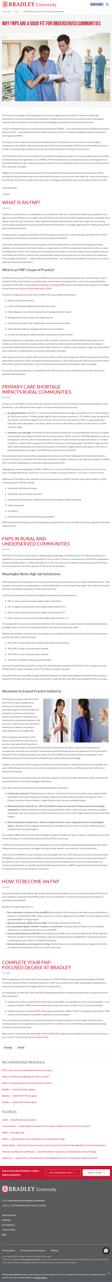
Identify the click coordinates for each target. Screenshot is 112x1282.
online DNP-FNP (37, 1011)
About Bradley (9, 1215)
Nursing (8, 1047)
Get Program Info (61, 1172)
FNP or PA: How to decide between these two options (27, 1070)
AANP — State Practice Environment (19, 1119)
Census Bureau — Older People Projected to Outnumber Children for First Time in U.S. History (46, 1126)
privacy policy (41, 1277)
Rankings (6, 1220)
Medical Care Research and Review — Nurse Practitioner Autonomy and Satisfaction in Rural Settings (49, 1151)
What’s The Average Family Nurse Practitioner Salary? (27, 1083)
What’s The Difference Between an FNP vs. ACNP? (25, 1076)
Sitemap (55, 1250)
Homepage (6, 11)
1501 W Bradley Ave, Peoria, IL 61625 (28, 1205)
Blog (16, 11)
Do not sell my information (32, 1250)
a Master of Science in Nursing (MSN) (47, 285)
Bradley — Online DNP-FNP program (19, 1102)
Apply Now (96, 4)
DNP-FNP (54, 1033)
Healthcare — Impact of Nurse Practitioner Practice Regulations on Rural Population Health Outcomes (50, 1158)
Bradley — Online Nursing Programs (19, 1089)
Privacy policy (8, 1250)
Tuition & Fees (8, 1229)
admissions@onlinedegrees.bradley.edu (26, 1200)
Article (21, 1047)
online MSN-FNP (37, 1001)
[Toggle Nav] (107, 4)
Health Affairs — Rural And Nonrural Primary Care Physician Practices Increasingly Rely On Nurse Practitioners (54, 1145)
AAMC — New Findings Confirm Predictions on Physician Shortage (33, 1139)
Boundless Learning (31, 1259)
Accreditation (8, 1224)
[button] (106, 1251)
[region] (56, 1276)
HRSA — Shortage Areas (13, 1132)
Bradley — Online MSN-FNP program (19, 1095)
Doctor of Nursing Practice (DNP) (36, 288)
